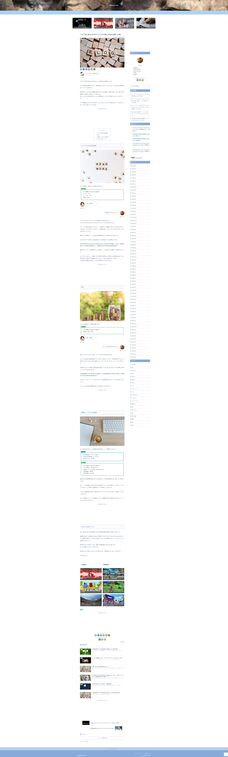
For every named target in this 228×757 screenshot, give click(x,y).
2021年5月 (133, 347)
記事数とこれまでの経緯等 (102, 136)
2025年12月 (134, 187)
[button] (149, 86)
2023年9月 (133, 263)
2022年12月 (134, 290)
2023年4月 (133, 278)
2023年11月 (133, 256)
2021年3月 (133, 354)
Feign (132, 373)
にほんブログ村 (138, 158)
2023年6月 (133, 272)
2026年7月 (133, 168)
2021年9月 (133, 335)
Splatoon (133, 379)
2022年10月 (134, 296)
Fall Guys (133, 370)
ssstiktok (137, 140)
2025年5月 (133, 202)
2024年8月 (133, 229)
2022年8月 (133, 302)
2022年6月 (133, 308)
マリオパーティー (135, 400)
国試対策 (133, 403)
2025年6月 (133, 199)
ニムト (132, 391)
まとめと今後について (102, 138)
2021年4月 (133, 351)
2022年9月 (133, 299)
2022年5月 (133, 311)
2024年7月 (133, 232)
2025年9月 (133, 193)
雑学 (82, 609)
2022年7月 (133, 305)
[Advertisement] (102, 118)
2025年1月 (133, 214)
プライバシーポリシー (139, 753)
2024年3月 (133, 244)
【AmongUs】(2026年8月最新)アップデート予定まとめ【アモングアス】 (140, 119)
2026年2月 (133, 181)
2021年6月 (133, 344)
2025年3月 (133, 208)
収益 (98, 134)
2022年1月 (133, 323)
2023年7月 (133, 269)
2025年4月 (133, 205)
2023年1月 (133, 287)
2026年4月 (133, 174)
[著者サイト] (100, 639)
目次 (100, 130)
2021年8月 (133, 338)
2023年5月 (133, 275)
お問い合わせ (147, 753)
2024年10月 (134, 223)
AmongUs (133, 364)
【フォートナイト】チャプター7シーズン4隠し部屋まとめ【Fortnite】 (140, 95)
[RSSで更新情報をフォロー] (105, 639)
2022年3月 (133, 317)
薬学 (132, 413)
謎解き (132, 419)
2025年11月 (133, 190)
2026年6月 (133, 171)
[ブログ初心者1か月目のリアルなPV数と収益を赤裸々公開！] (86, 69)
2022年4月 (133, 314)
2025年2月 (133, 211)
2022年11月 (133, 293)
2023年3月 (133, 281)
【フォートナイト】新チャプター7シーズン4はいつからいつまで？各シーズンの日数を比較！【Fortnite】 (140, 107)
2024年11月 (133, 220)
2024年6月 (133, 235)
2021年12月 (134, 326)
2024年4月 (133, 241)
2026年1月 (133, 184)
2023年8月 (133, 266)
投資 (132, 406)
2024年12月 (134, 217)
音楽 (132, 425)
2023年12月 (134, 253)
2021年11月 (133, 329)
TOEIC (132, 382)
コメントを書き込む (102, 738)
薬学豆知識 (133, 416)
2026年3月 (133, 178)
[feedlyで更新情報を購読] (102, 639)
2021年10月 (134, 332)
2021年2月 (133, 357)
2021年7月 (133, 341)
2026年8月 (133, 165)
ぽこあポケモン (134, 394)
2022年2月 (133, 320)
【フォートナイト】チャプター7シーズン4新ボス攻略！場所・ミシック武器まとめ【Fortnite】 (140, 100)
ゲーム (132, 385)
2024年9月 (133, 226)
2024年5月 (133, 238)
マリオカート (134, 397)
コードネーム (134, 388)
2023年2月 (133, 284)
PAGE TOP (114, 748)
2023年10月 (134, 259)
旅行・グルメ (134, 410)
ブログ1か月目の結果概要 (102, 133)
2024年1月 (133, 250)
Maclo (140, 65)
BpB (132, 367)
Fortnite (133, 376)
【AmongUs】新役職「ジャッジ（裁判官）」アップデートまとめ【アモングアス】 (139, 113)
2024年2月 (133, 247)
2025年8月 (133, 196)
